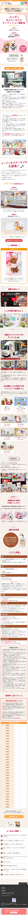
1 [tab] (9, 329)
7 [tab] (16, 329)
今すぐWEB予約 (14, 911)
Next (24, 329)
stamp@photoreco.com (10, 641)
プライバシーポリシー (6, 895)
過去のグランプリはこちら (14, 240)
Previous (4, 329)
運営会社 (3, 888)
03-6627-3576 (7, 643)
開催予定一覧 (13, 816)
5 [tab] (14, 329)
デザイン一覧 (20, 412)
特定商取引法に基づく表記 (7, 893)
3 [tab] (11, 329)
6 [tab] (15, 329)
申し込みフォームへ (6, 620)
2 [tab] (10, 329)
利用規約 (3, 890)
